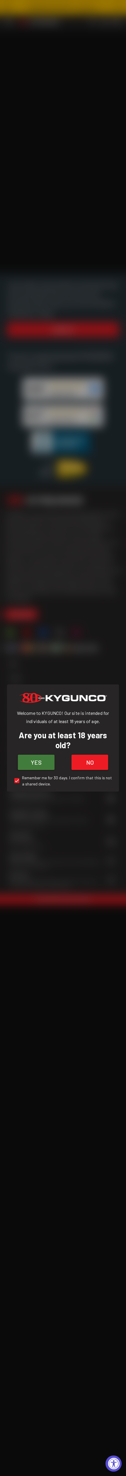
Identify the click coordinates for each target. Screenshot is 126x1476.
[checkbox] (63, 781)
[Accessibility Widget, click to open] (113, 1464)
